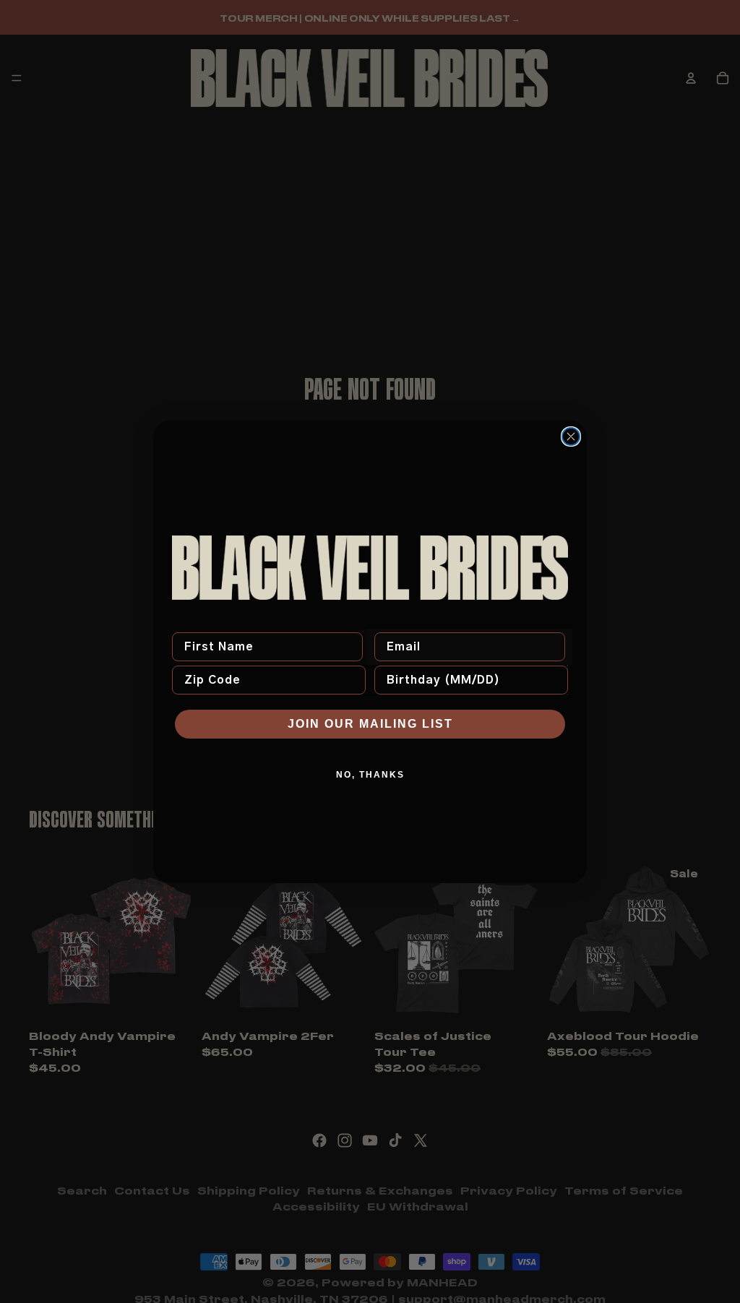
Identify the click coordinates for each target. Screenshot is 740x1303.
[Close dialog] (571, 436)
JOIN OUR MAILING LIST (370, 724)
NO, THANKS (370, 775)
